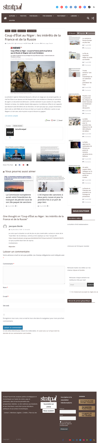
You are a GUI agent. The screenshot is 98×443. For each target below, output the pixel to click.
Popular (82, 33)
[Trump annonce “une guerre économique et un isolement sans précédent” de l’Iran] (75, 72)
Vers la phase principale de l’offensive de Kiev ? (50, 156)
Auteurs (12, 16)
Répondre (12, 246)
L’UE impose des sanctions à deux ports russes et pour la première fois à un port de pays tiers (49, 198)
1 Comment (36, 43)
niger (47, 43)
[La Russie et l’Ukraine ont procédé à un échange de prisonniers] (75, 190)
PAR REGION (33, 16)
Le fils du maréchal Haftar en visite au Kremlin (87, 56)
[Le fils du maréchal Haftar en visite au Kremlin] (75, 55)
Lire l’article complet (11, 116)
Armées (14, 31)
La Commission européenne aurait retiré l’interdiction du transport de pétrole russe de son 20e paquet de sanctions (18, 198)
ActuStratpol (19, 43)
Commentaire (8, 264)
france (43, 43)
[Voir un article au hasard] (92, 18)
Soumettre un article (49, 405)
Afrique (8, 31)
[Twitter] (10, 137)
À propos (8, 126)
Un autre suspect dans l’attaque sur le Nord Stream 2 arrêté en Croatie (87, 172)
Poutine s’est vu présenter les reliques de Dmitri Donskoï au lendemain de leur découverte (87, 102)
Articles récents (17, 126)
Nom (5, 287)
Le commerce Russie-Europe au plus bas (87, 40)
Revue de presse (32, 31)
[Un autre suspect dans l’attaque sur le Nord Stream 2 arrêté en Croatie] (75, 169)
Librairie (74, 16)
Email (61, 415)
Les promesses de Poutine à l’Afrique (17, 156)
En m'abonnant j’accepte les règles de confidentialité (66, 423)
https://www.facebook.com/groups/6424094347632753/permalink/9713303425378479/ (36, 238)
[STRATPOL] (5, 18)
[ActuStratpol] (10, 129)
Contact (6, 413)
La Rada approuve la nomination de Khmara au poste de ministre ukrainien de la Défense (87, 149)
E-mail (6, 296)
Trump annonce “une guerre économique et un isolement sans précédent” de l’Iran (87, 78)
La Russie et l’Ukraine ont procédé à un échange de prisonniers (86, 192)
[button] (16, 16)
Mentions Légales (16, 413)
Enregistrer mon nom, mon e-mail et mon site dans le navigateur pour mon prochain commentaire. (33, 319)
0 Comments (87, 48)
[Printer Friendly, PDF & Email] (53, 120)
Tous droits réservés (28, 439)
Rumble (82, 270)
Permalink (27, 229)
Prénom (62, 409)
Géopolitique (21, 31)
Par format (61, 16)
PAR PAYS (23, 16)
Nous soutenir (48, 411)
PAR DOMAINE (47, 16)
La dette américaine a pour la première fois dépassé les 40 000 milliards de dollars (87, 125)
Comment (91, 33)
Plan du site (33, 413)
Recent (72, 33)
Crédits (25, 413)
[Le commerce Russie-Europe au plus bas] (75, 40)
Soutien (12, 20)
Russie (51, 43)
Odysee (75, 270)
